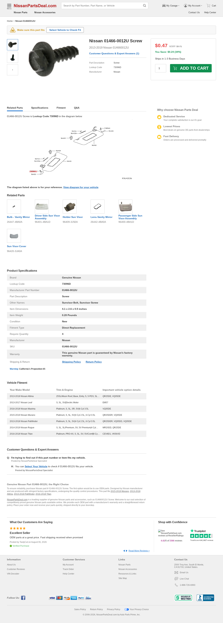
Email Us (184, 572)
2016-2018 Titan (43, 494)
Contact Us (194, 12)
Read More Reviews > (139, 551)
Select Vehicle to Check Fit (65, 30)
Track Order (68, 569)
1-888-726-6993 (187, 585)
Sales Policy (80, 609)
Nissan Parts (20, 12)
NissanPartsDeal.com (17, 499)
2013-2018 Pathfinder (24, 494)
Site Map (122, 578)
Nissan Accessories (44, 12)
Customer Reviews (16, 569)
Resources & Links (127, 574)
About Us (11, 564)
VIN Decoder (13, 574)
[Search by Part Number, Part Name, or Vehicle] (145, 5)
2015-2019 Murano (120, 491)
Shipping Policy (71, 361)
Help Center (210, 12)
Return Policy (94, 361)
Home (10, 21)
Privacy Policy (113, 609)
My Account (68, 564)
